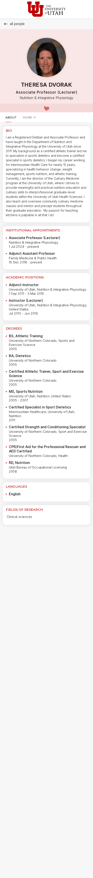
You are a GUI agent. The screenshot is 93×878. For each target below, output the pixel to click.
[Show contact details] (46, 108)
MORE (27, 117)
